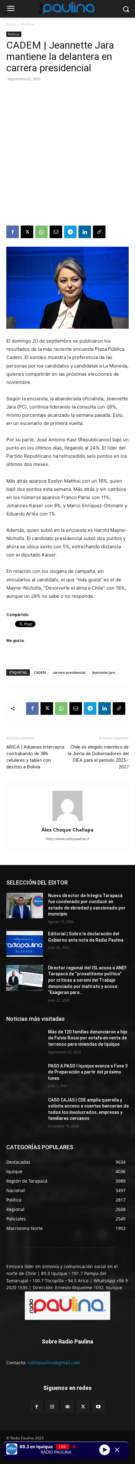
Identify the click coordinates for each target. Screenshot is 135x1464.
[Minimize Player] (117, 1450)
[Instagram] (52, 1407)
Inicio (10, 24)
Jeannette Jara (103, 672)
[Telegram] (70, 232)
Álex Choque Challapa (67, 829)
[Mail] (67, 1407)
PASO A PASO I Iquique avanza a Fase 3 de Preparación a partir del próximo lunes (87, 1072)
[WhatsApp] (41, 232)
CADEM (40, 672)
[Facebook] (12, 232)
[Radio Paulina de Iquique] (67, 8)
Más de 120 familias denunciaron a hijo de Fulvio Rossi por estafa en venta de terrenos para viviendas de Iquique (87, 1038)
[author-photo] (67, 821)
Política (27, 24)
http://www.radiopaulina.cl (67, 839)
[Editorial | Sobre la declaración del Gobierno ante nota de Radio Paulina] (24, 944)
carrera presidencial (69, 672)
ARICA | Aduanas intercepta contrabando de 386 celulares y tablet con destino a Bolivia (35, 757)
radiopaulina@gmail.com (53, 1363)
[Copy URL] (99, 232)
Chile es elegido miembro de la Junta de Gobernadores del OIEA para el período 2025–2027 (98, 757)
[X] (27, 232)
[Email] (56, 232)
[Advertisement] (67, 154)
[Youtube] (98, 1407)
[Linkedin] (84, 232)
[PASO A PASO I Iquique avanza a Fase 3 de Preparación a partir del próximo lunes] (24, 1076)
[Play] (104, 1450)
